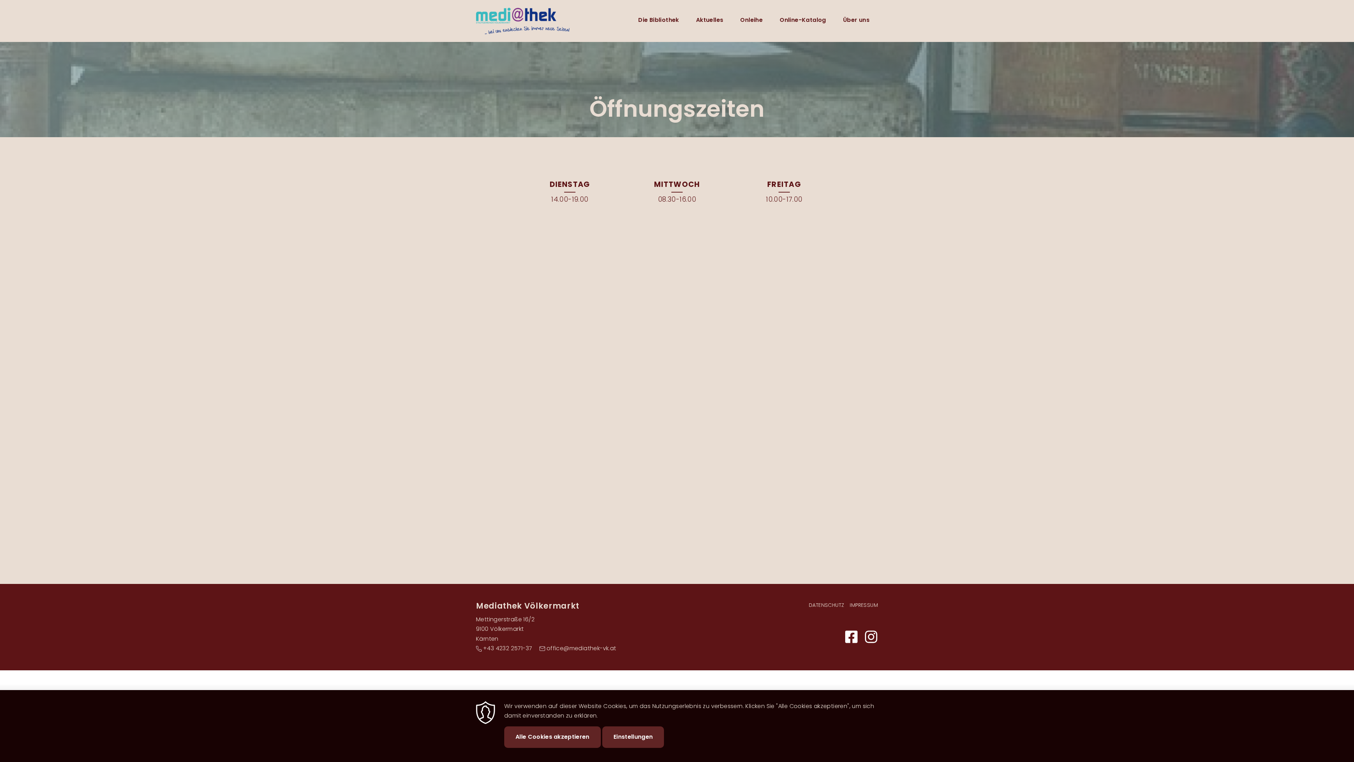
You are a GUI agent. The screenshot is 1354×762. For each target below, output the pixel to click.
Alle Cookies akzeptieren (553, 737)
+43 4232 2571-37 (507, 648)
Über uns (856, 20)
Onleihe (751, 20)
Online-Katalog (803, 20)
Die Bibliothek (658, 20)
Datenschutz (826, 605)
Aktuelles (710, 20)
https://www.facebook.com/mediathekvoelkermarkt (851, 637)
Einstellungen (633, 737)
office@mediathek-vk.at (581, 648)
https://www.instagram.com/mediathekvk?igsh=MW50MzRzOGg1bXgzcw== (871, 637)
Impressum (864, 605)
